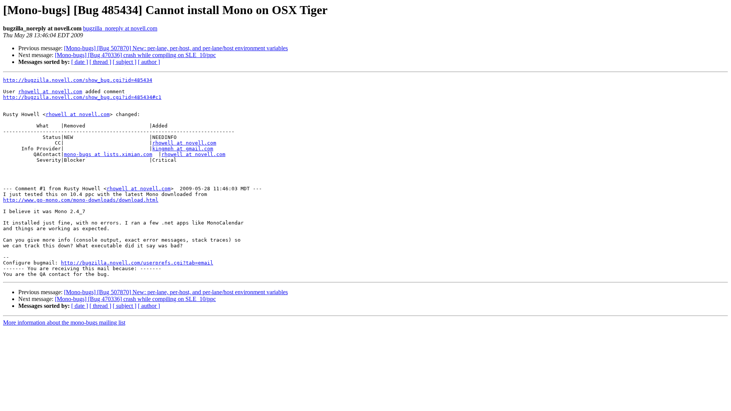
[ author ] (149, 62)
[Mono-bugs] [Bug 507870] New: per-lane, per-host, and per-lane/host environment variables (176, 48)
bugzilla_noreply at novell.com (120, 28)
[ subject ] (124, 62)
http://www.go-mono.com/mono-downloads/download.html (80, 200)
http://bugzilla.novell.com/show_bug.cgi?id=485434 (77, 80)
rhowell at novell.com (50, 91)
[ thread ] (100, 62)
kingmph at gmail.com (182, 148)
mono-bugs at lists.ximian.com (108, 154)
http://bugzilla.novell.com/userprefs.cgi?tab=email (137, 263)
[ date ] (79, 62)
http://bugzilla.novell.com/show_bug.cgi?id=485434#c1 (82, 97)
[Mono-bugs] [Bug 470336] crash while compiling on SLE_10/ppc (135, 55)
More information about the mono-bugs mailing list (64, 322)
